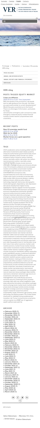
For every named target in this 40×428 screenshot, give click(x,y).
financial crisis (7, 208)
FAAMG (30, 206)
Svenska (11, 1)
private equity (8, 264)
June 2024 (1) (10, 323)
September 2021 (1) (12, 367)
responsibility (30, 272)
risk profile (17, 277)
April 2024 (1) (10, 326)
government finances (10, 221)
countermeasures (9, 174)
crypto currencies (17, 176)
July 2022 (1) (10, 354)
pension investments (22, 253)
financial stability (15, 210)
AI (35, 150)
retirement (14, 274)
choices (17, 163)
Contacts (26, 1)
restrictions (7, 274)
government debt (27, 219)
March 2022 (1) (11, 360)
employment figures (24, 197)
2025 (5, 150)
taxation (29, 292)
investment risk (30, 238)
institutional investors (24, 231)
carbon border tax (22, 155)
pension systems (21, 257)
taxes (34, 292)
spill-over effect (19, 281)
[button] (37, 18)
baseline (6, 155)
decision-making (28, 178)
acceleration (11, 150)
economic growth (26, 191)
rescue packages (20, 272)
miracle (5, 251)
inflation (23, 229)
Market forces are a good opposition (16, 137)
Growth (27, 223)
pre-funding (32, 261)
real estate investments (23, 266)
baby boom (32, 153)
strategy (26, 289)
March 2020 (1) (11, 392)
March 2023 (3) (11, 343)
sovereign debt (8, 281)
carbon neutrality (9, 159)
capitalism (12, 155)
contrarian (18, 171)
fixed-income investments (20, 214)
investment (11, 236)
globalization (16, 219)
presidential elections (20, 263)
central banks (7, 113)
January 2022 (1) (11, 362)
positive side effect (9, 261)
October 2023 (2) (11, 336)
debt (32, 176)
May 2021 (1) (10, 371)
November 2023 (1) (12, 334)
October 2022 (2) (11, 351)
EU (30, 202)
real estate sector (18, 268)
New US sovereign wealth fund (15, 129)
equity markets (13, 202)
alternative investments (11, 152)
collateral (20, 167)
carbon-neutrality (21, 161)
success (31, 289)
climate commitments (24, 165)
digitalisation (7, 187)
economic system (20, 193)
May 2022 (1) (10, 358)
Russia (23, 277)
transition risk (7, 298)
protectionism (28, 264)
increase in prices (9, 227)
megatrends (28, 249)
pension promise (28, 255)
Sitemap (24, 4)
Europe (17, 204)
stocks (26, 287)
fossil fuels (14, 215)
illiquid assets (29, 225)
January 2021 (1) (11, 377)
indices (16, 229)
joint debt (6, 242)
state (31, 116)
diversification (8, 189)
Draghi (15, 189)
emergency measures (10, 114)
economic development (11, 191)
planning (30, 257)
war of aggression (27, 300)
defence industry (9, 180)
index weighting (8, 229)
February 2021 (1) (11, 375)
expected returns (9, 206)
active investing (21, 150)
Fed (34, 206)
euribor (12, 204)
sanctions (29, 277)
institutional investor (10, 231)
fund (27, 215)
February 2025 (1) (12, 311)
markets (21, 249)
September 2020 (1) (12, 384)
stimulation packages (29, 283)
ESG (27, 202)
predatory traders (22, 261)
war (19, 300)
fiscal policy (17, 212)
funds (9, 218)
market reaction (14, 116)
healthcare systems (9, 225)
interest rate (16, 233)
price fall (30, 263)
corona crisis (26, 171)
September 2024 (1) (12, 319)
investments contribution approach (23, 240)
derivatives (7, 186)
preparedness (24, 116)
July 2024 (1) (10, 321)
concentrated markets (24, 169)
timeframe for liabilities (11, 296)
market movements (12, 248)
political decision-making (11, 259)
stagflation (27, 281)
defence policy (19, 180)
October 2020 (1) (11, 382)
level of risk (22, 242)
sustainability (7, 292)
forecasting (7, 215)
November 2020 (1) (12, 381)
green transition (17, 223)
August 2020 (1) (11, 386)
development (15, 186)
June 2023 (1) (10, 339)
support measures (9, 291)
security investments (17, 279)
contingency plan (18, 113)
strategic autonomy (16, 289)
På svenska (34, 66)
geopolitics (20, 217)
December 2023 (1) (12, 332)
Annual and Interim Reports (13, 76)
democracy (21, 182)
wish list (19, 302)
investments (7, 240)
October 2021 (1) (11, 366)
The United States (30, 294)
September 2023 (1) (12, 338)
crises (34, 113)
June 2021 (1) (10, 369)
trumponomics (22, 298)
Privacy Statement (7, 4)
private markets (18, 264)
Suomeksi (4, 1)
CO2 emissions (12, 167)
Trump (15, 298)
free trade (21, 215)
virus (15, 300)
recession (6, 270)
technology (7, 294)
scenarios (6, 279)
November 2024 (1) (12, 315)
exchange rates (26, 204)
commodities (12, 169)
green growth (22, 221)
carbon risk (18, 159)
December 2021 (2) (12, 364)
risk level (22, 276)
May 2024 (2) (10, 324)
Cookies (17, 4)
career (29, 161)
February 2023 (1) (12, 345)
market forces (19, 246)
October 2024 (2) (11, 317)
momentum (12, 251)
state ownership (8, 283)
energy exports (13, 199)
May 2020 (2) (10, 388)
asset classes (23, 152)
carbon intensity (27, 157)
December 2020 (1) (12, 379)
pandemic (11, 253)
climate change (10, 165)
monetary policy (23, 251)
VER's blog (7, 83)
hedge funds (20, 225)
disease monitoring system (26, 187)
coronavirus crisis (19, 173)
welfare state (12, 302)
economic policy (8, 193)
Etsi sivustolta (7, 15)
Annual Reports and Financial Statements (18, 79)
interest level (7, 233)
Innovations (31, 229)
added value (30, 150)
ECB (19, 189)
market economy (9, 246)
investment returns (18, 238)
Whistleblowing (34, 4)
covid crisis (18, 174)
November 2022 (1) (12, 349)
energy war (11, 201)
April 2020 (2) (10, 390)
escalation (22, 202)
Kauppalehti (14, 242)
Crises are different (10, 98)
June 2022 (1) (10, 356)
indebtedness (20, 227)
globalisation (7, 219)
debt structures (17, 178)
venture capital (8, 300)
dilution (14, 187)
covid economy (28, 174)
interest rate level (26, 233)
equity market (22, 114)
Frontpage (5, 66)
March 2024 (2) (11, 328)
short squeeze (28, 279)
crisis (9, 176)
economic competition (28, 189)
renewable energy (23, 270)
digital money (24, 186)
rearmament (29, 268)
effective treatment (9, 195)
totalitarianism (28, 296)
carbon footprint (15, 157)
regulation (13, 270)
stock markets (27, 285)
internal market (19, 234)
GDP (12, 218)
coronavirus (28, 113)
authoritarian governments (19, 153)
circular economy (26, 163)
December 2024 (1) (12, 313)
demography (12, 184)
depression (32, 184)
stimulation (18, 283)
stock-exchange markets (16, 287)
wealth (5, 302)
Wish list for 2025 (10, 133)
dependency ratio (23, 184)
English (18, 1)
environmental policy (22, 201)
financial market (18, 208)
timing (21, 296)
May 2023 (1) (10, 341)
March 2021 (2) (11, 373)
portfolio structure (26, 259)
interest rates (8, 235)
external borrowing (21, 206)
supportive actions (22, 291)
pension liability (17, 255)
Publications (16, 66)
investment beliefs (21, 236)
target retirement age (19, 292)
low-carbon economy (18, 244)
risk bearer (15, 276)
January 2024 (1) (11, 330)
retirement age (23, 274)
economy (29, 193)
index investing (31, 227)
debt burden (7, 178)
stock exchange (8, 285)
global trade (31, 218)
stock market (18, 285)
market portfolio (25, 248)
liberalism (29, 242)
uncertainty (7, 118)
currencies (26, 176)
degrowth (14, 182)
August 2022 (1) (11, 352)
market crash (30, 244)
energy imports (23, 199)
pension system (9, 257)
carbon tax (26, 159)
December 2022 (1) (12, 347)
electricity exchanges (23, 195)
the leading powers (17, 294)
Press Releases (9, 73)
